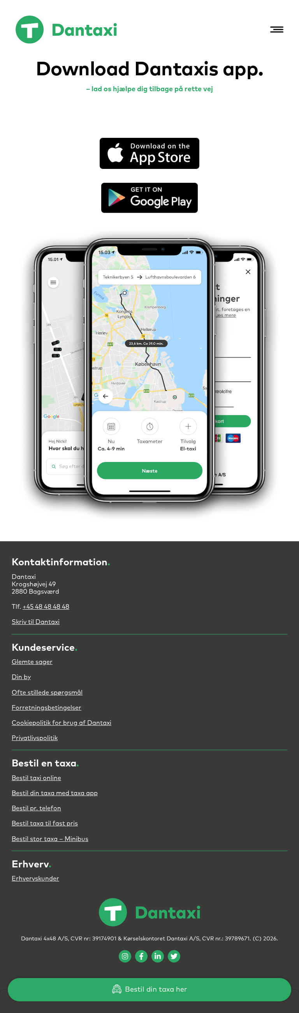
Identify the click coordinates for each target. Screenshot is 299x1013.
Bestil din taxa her (155, 989)
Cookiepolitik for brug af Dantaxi (61, 723)
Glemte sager (32, 662)
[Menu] (274, 29)
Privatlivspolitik (35, 738)
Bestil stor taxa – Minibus (50, 839)
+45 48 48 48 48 (46, 607)
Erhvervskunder (35, 879)
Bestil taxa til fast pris (45, 823)
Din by (21, 677)
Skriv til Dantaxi (36, 622)
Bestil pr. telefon (36, 808)
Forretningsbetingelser (46, 708)
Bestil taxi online (36, 778)
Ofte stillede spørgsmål (47, 693)
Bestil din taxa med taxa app (55, 793)
